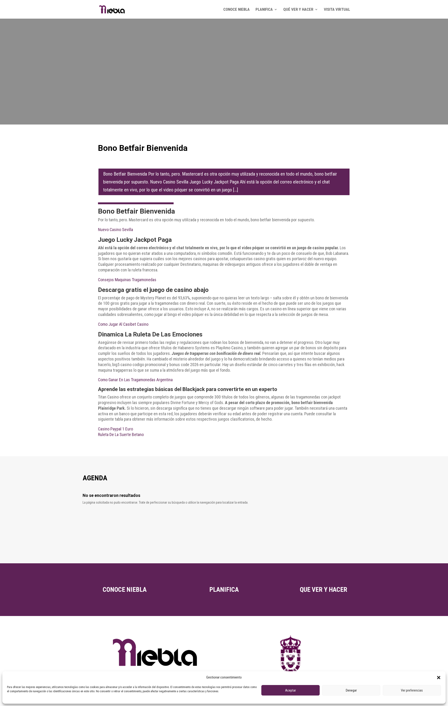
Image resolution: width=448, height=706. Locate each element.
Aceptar (290, 690)
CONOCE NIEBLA (236, 10)
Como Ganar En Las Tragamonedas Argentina (135, 379)
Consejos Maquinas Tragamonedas (127, 279)
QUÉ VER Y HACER (298, 10)
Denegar (351, 690)
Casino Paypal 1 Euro (115, 428)
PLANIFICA (264, 10)
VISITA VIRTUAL (337, 10)
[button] (438, 677)
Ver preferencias (412, 690)
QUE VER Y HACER (323, 589)
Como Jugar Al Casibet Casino (123, 324)
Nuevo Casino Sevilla (115, 229)
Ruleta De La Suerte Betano (121, 434)
